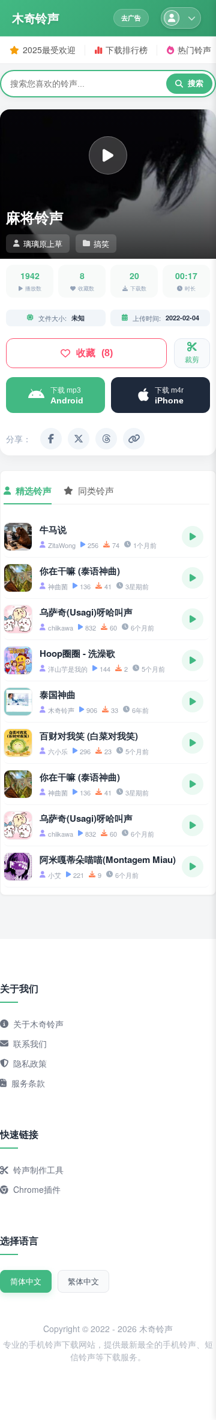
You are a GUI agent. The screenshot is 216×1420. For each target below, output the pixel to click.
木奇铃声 (35, 18)
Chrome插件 (37, 1189)
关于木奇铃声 (38, 1024)
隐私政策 (30, 1063)
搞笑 (101, 243)
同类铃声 (96, 490)
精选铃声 (34, 490)
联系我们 (30, 1043)
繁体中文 (83, 1281)
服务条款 (28, 1083)
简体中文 (25, 1281)
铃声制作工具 (38, 1170)
